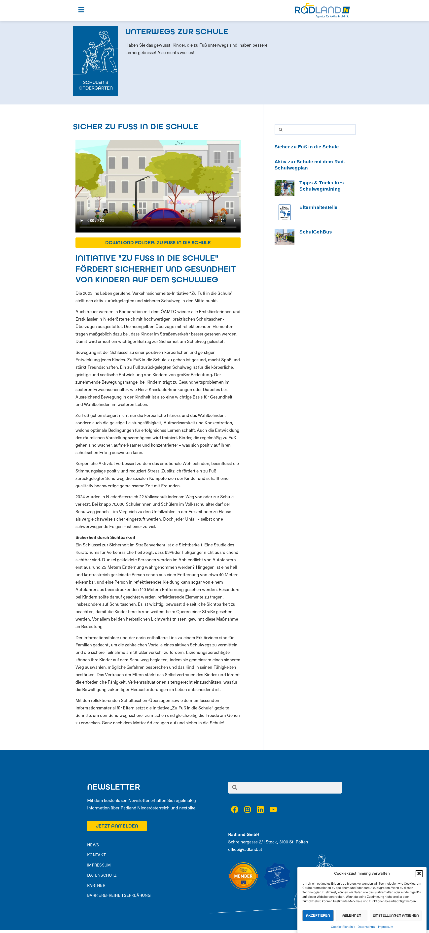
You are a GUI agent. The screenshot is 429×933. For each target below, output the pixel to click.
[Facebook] (235, 809)
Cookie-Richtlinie (343, 927)
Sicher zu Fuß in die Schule (307, 146)
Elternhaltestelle (318, 207)
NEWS (93, 845)
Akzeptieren (318, 915)
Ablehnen (351, 915)
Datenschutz (367, 927)
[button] (419, 873)
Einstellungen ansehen (396, 915)
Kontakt (96, 855)
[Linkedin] (260, 809)
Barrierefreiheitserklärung (119, 896)
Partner (96, 886)
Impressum (385, 927)
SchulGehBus (315, 231)
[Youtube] (273, 809)
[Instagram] (247, 809)
